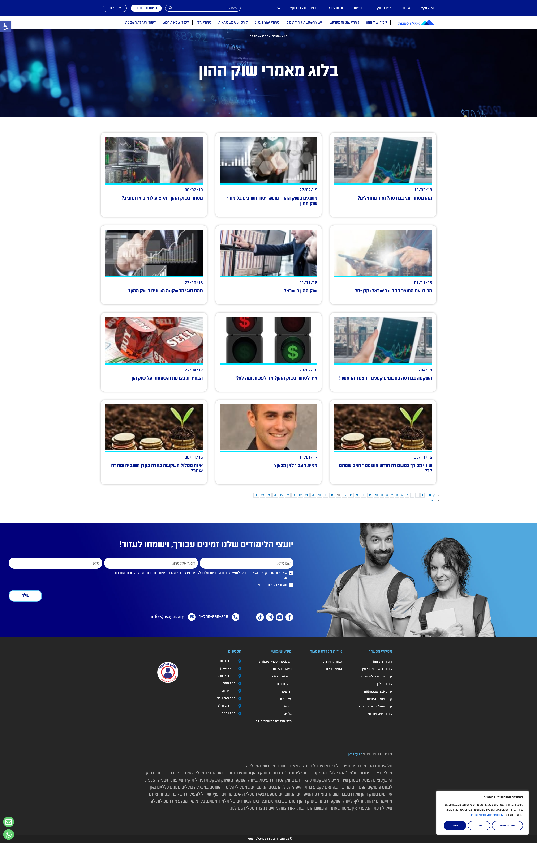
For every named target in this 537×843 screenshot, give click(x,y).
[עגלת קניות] (278, 8)
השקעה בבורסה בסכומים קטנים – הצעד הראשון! (385, 378)
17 (332, 495)
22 (300, 495)
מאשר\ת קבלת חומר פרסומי (269, 585)
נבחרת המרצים (332, 662)
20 (313, 495)
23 (294, 495)
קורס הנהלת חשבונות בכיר (375, 706)
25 (281, 495)
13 (357, 495)
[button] (5, 26)
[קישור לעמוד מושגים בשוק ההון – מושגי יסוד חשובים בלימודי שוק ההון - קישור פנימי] (269, 160)
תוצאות (358, 8)
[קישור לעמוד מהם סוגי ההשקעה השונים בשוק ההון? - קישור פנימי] (154, 253)
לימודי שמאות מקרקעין (344, 23)
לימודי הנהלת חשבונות (140, 23)
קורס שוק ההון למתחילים (376, 676)
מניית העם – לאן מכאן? (295, 465)
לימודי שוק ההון (376, 23)
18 (326, 495)
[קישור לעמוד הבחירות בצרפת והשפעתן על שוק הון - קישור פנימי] (154, 340)
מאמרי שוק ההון (270, 36)
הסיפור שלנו (334, 669)
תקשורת (286, 706)
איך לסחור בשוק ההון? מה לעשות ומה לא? (276, 378)
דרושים (287, 692)
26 (275, 495)
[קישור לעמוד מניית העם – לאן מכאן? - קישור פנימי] (269, 427)
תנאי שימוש (284, 684)
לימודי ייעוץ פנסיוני (267, 23)
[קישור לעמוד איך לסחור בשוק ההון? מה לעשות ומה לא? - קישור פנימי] (269, 340)
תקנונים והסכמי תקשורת (275, 662)
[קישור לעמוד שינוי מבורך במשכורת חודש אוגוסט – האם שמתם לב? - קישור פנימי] (383, 427)
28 (262, 495)
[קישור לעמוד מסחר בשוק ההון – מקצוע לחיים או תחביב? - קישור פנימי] (154, 160)
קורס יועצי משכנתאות (233, 23)
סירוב (479, 825)
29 (256, 495)
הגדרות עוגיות (507, 825)
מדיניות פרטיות (282, 676)
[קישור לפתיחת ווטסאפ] (8, 822)
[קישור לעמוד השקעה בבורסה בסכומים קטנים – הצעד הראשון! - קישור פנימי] (383, 340)
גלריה (288, 714)
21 (306, 495)
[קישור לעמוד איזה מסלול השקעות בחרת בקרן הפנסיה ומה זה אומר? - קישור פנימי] (154, 427)
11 (370, 495)
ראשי (284, 36)
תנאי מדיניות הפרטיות (224, 573)
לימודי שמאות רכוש (176, 23)
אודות (406, 8)
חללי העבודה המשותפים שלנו (273, 721)
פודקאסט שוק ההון (383, 8)
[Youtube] (279, 617)
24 (288, 495)
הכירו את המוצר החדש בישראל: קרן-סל (393, 291)
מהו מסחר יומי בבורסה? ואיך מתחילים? (395, 198)
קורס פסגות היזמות (379, 699)
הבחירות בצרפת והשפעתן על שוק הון (167, 378)
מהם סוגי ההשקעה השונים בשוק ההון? (165, 291)
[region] (482, 813)
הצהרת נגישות (282, 669)
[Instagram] (270, 617)
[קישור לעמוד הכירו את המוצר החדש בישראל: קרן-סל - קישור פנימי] (383, 253)
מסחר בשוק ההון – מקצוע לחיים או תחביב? (162, 198)
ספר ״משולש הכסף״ (303, 8)
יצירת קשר (285, 699)
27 (269, 495)
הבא (433, 500)
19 (319, 495)
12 (363, 495)
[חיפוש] (170, 8)
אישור (455, 825)
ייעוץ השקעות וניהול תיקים (304, 23)
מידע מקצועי (426, 8)
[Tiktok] (260, 617)
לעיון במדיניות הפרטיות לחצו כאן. (487, 815)
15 (344, 495)
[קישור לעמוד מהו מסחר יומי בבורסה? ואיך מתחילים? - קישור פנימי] (383, 160)
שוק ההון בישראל (300, 291)
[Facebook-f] (289, 617)
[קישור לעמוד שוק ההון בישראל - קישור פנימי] (269, 253)
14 (351, 495)
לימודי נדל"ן (204, 23)
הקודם (432, 495)
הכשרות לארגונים (334, 8)
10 (376, 495)
